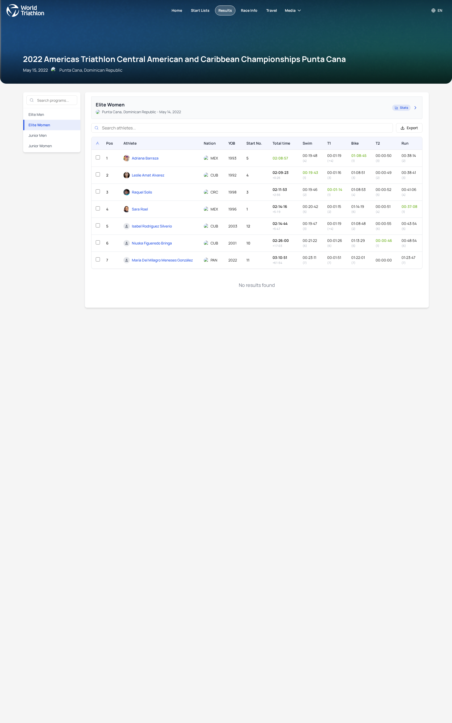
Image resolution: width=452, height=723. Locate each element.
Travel (271, 10)
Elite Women (39, 124)
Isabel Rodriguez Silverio (152, 226)
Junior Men (38, 135)
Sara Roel (140, 209)
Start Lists (200, 10)
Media (290, 10)
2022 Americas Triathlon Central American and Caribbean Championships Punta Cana (184, 59)
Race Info (249, 10)
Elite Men (36, 114)
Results (225, 10)
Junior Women (40, 145)
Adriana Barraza (145, 158)
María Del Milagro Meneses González (162, 260)
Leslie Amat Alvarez (148, 175)
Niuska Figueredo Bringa (152, 243)
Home (177, 10)
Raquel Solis (142, 192)
